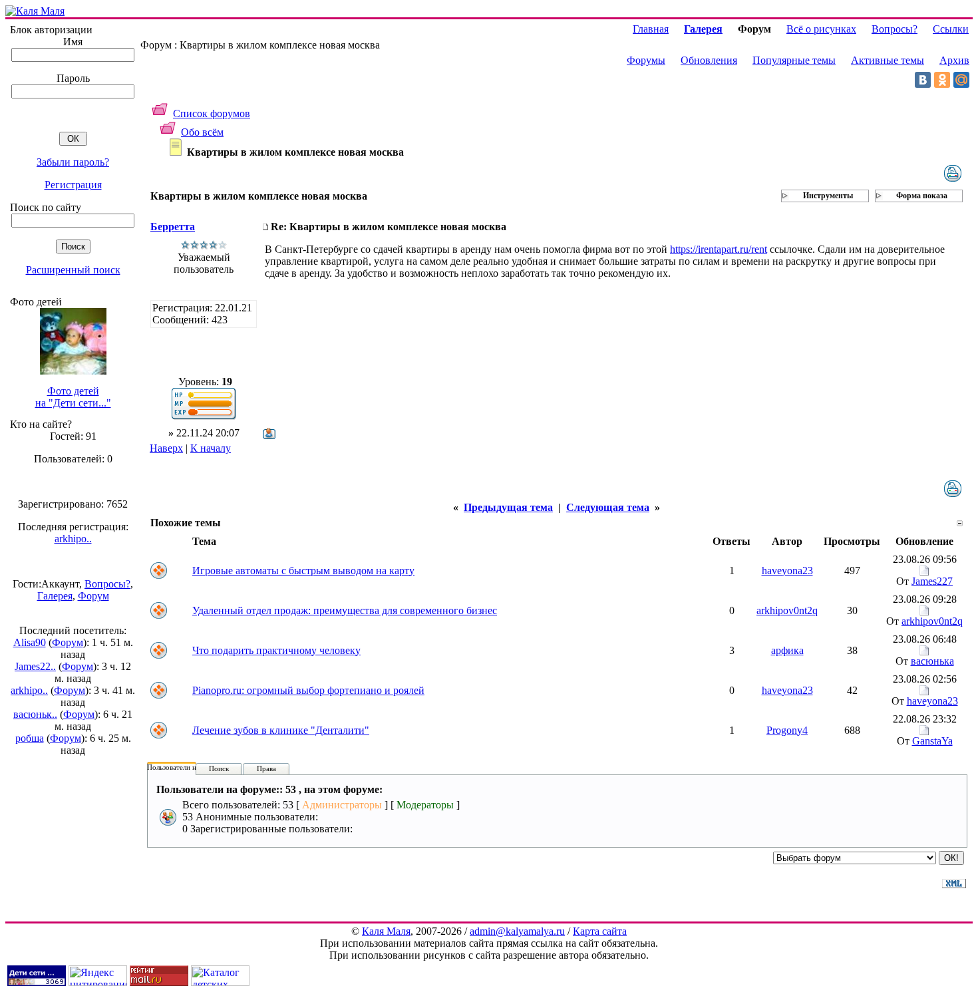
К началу (210, 448)
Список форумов (211, 113)
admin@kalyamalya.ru (517, 931)
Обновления (709, 60)
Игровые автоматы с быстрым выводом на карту (303, 570)
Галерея (55, 595)
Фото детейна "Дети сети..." (73, 397)
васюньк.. (35, 714)
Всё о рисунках (821, 29)
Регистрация (73, 184)
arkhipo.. (73, 538)
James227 (932, 581)
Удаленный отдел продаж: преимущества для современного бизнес (344, 610)
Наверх (166, 448)
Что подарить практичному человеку (276, 650)
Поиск (219, 768)
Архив (954, 60)
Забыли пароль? (73, 162)
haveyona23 (787, 570)
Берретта (172, 226)
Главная (651, 29)
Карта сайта (600, 931)
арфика (787, 650)
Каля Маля (386, 931)
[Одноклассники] (942, 80)
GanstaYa (932, 741)
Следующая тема (607, 507)
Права (266, 768)
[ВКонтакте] (923, 80)
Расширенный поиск (73, 269)
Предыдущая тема (508, 507)
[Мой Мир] (961, 80)
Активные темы (887, 60)
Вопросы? (107, 583)
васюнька (932, 661)
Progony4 (787, 730)
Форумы (646, 60)
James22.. (35, 666)
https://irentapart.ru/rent (718, 249)
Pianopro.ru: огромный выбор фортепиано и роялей (308, 690)
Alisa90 (29, 642)
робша (29, 738)
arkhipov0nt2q (787, 610)
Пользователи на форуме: (187, 767)
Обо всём (202, 132)
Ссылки (951, 29)
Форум (93, 595)
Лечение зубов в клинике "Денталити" (280, 730)
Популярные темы (794, 60)
